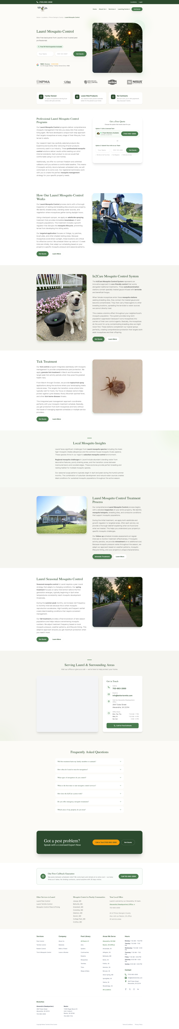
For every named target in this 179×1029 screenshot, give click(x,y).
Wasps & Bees (85, 971)
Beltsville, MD (78, 904)
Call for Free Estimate (124, 725)
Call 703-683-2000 (128, 876)
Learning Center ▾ (124, 9)
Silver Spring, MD (108, 975)
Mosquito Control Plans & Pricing (48, 907)
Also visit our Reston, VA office (121, 916)
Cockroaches (85, 952)
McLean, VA (106, 971)
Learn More (56, 254)
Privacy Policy (138, 1024)
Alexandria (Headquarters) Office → (122, 904)
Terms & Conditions (128, 1024)
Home (95, 9)
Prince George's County (56, 17)
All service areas (115, 919)
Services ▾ (112, 9)
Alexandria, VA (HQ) (109, 941)
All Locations (107, 989)
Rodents (83, 956)
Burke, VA (106, 960)
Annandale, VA (107, 948)
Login (140, 2)
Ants (82, 945)
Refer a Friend (63, 948)
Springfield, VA (107, 978)
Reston (66, 1006)
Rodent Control (41, 948)
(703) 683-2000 (129, 134)
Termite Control (41, 945)
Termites (83, 963)
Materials (61, 945)
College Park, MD (79, 919)
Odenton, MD (77, 913)
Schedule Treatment (102, 556)
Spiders (83, 948)
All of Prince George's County (120, 913)
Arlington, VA (106, 952)
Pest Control (40, 941)
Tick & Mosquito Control (44, 952)
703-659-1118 (68, 1016)
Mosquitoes (84, 960)
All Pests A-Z (85, 941)
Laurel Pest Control (43, 901)
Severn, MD (77, 916)
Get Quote (137, 9)
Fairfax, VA (106, 963)
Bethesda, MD (107, 956)
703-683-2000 (119, 688)
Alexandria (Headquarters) (45, 1006)
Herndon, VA (106, 967)
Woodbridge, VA (108, 986)
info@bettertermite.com (122, 696)
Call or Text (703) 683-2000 (106, 842)
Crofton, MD (77, 922)
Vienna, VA (106, 982)
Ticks (82, 967)
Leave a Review (63, 952)
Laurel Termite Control (44, 904)
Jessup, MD (77, 901)
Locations (133, 2)
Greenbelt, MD (78, 907)
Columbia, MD (78, 910)
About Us (61, 941)
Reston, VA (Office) (109, 945)
